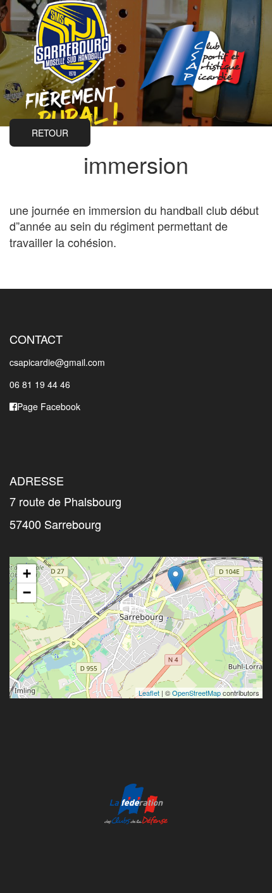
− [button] (27, 592)
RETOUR (50, 132)
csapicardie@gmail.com (57, 362)
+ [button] (27, 573)
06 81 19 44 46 (39, 384)
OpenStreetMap (196, 693)
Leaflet (149, 693)
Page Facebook (48, 406)
